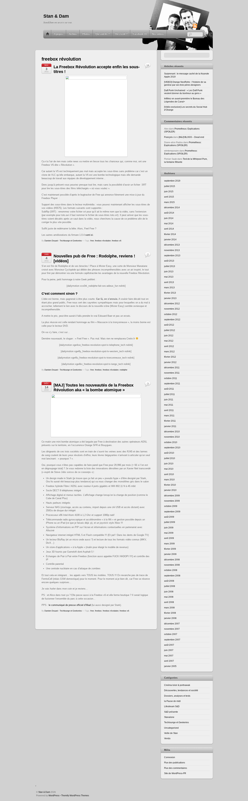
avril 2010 (169, 474)
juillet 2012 (169, 330)
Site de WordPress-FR (175, 773)
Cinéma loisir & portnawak (177, 685)
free (92, 241)
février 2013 (170, 293)
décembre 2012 (172, 303)
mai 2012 (168, 341)
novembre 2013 (172, 250)
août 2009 (169, 517)
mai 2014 (168, 223)
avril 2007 (169, 661)
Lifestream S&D (172, 706)
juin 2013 (168, 271)
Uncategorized (171, 728)
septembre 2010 (172, 447)
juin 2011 (168, 399)
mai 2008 (168, 597)
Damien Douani (51, 241)
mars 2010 (169, 479)
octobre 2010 (170, 442)
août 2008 (169, 581)
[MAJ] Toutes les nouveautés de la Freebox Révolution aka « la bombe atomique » (93, 387)
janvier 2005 (170, 666)
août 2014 (169, 213)
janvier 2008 (170, 618)
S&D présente (171, 712)
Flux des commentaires (175, 768)
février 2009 (170, 549)
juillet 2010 (169, 458)
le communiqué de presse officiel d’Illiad (70, 605)
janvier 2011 (170, 426)
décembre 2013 (172, 245)
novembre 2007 (172, 629)
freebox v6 (116, 241)
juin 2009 (168, 527)
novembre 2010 (172, 437)
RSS (200, 26)
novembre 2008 (172, 565)
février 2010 (170, 485)
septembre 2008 (172, 575)
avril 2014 (169, 229)
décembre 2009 (172, 495)
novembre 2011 (172, 373)
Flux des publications (174, 762)
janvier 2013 (170, 298)
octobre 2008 (170, 570)
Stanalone (169, 717)
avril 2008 (169, 602)
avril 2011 (169, 410)
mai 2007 (168, 655)
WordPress (53, 795)
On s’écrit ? (121, 34)
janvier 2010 (170, 490)
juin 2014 (168, 218)
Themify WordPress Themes (75, 795)
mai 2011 (168, 405)
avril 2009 (169, 538)
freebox (98, 370)
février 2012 (170, 357)
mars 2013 (169, 287)
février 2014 (170, 234)
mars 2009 (169, 543)
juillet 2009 (169, 522)
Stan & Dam (44, 792)
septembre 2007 (172, 639)
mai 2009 (168, 533)
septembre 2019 (172, 181)
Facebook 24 (140, 34)
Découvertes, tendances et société (181, 690)
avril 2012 (169, 346)
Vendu (167, 738)
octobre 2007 (170, 634)
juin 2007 (168, 650)
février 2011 (170, 421)
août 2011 (169, 389)
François (168, 137)
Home (47, 34)
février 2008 (170, 613)
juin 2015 (168, 191)
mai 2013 (168, 277)
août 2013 (169, 261)
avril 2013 (169, 282)
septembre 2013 (172, 255)
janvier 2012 (170, 362)
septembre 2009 (172, 511)
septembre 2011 (172, 383)
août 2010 (169, 453)
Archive (73, 34)
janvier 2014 (170, 239)
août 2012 (169, 325)
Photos (86, 34)
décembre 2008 (172, 559)
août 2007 (169, 645)
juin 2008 (168, 591)
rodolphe (123, 370)
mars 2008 (169, 607)
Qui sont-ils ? (102, 34)
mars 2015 (169, 202)
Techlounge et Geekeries (71, 241)
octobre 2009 (170, 506)
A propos (58, 34)
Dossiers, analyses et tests (177, 696)
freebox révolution (103, 241)
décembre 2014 (172, 207)
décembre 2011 (172, 367)
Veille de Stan (171, 733)
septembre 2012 (172, 319)
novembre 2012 (172, 309)
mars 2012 (169, 351)
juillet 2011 (169, 394)
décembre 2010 (172, 431)
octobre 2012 (170, 314)
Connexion (169, 757)
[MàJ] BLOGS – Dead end (191, 137)
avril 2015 (169, 197)
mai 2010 (168, 469)
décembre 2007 (172, 623)
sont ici (89, 235)
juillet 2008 (169, 586)
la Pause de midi (172, 701)
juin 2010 (168, 463)
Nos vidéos (158, 34)
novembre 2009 (172, 501)
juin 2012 (168, 335)
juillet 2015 (169, 186)
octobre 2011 (170, 378)
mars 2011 (169, 415)
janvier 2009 (170, 554)
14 (148, 65)
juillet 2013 (169, 266)
